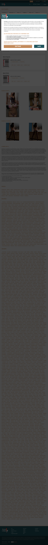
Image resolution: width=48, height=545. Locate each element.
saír (39, 46)
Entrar (18, 46)
